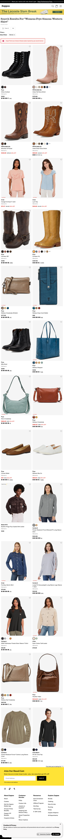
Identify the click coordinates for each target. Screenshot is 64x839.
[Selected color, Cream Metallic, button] (33, 417)
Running (50, 807)
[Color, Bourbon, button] (5, 87)
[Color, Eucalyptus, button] (47, 251)
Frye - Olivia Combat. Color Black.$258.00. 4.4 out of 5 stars (16, 72)
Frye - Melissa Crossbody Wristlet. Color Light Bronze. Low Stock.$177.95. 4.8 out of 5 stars (16, 292)
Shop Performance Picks (44, 1)
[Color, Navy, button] (36, 749)
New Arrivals (52, 804)
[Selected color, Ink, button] (33, 308)
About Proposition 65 (24, 816)
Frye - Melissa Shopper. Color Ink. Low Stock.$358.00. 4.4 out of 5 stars (47, 346)
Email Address (10, 778)
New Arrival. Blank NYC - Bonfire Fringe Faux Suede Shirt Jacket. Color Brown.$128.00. (16, 511)
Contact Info (22, 803)
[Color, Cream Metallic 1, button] (7, 695)
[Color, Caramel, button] (41, 87)
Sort (13, 28)
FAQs (20, 800)
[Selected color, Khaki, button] (2, 749)
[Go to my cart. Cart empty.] (56, 6)
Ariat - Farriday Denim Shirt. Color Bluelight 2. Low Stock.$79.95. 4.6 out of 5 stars (16, 567)
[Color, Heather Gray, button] (5, 638)
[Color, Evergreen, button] (5, 143)
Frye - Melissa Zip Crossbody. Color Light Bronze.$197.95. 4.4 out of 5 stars (16, 679)
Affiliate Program (38, 803)
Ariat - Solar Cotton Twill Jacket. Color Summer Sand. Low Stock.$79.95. (47, 623)
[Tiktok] (10, 789)
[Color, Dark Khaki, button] (36, 525)
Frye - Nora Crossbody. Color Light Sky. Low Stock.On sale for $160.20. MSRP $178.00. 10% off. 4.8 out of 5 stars (16, 401)
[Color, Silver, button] (44, 251)
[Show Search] (52, 6)
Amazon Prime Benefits (8, 809)
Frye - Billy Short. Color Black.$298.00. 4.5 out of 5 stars (16, 346)
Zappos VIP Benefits (7, 814)
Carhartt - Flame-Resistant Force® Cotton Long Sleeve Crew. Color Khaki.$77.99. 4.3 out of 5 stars (16, 735)
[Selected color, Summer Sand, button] (33, 638)
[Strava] (14, 789)
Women (11, 35)
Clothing (50, 801)
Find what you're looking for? (54, 766)
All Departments (53, 815)
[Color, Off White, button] (36, 87)
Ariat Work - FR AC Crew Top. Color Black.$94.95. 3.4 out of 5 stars (47, 735)
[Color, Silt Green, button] (36, 638)
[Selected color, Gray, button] (33, 525)
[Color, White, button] (7, 638)
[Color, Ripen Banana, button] (5, 308)
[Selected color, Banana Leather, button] (33, 251)
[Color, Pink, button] (39, 251)
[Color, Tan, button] (10, 251)
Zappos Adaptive (53, 812)
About (6, 798)
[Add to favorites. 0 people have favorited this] (29, 46)
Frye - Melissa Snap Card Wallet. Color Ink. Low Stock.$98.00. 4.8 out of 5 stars (47, 292)
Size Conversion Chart (38, 799)
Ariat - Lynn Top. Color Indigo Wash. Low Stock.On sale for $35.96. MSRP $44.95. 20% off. (47, 182)
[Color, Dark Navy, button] (5, 749)
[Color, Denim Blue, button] (47, 87)
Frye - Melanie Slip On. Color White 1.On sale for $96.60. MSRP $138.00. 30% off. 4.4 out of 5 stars (47, 455)
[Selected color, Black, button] (2, 87)
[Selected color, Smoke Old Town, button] (2, 251)
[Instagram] (5, 789)
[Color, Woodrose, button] (5, 251)
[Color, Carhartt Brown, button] (10, 638)
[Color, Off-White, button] (44, 143)
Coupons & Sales (9, 818)
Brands (50, 798)
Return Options (23, 820)
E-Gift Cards (37, 811)
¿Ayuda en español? (22, 807)
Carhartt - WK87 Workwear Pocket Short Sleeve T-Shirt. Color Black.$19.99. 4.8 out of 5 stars (16, 623)
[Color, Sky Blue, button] (36, 251)
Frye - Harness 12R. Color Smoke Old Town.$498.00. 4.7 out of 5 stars (16, 236)
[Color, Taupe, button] (39, 143)
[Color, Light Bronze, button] (36, 362)
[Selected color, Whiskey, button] (2, 143)
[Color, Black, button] (44, 87)
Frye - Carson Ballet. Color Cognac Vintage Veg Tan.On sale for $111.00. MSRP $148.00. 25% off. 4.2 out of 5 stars (16, 455)
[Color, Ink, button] (7, 308)
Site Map (36, 806)
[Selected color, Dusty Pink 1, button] (33, 87)
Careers (6, 801)
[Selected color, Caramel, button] (33, 143)
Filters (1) (7, 28)
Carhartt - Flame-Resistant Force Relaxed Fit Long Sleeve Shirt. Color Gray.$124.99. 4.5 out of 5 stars (47, 511)
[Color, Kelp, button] (36, 308)
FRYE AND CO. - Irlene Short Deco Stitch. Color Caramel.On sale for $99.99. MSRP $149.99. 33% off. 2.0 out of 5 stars (47, 128)
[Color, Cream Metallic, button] (10, 695)
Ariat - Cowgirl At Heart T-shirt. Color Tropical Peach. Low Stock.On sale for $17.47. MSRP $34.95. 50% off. (16, 182)
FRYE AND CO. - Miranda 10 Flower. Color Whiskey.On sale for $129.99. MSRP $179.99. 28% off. (16, 128)
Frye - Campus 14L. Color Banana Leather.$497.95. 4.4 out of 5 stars (47, 236)
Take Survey (36, 809)
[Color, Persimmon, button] (39, 308)
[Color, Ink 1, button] (41, 362)
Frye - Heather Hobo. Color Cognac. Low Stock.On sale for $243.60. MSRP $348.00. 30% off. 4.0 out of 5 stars (47, 679)
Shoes (50, 810)
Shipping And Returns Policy (23, 811)
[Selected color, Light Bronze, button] (2, 308)
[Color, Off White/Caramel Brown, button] (39, 87)
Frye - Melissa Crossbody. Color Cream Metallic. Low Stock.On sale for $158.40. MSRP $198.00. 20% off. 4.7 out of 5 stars (47, 401)
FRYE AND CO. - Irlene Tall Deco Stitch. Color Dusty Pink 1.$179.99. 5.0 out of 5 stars (47, 72)
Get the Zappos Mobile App (9, 805)
